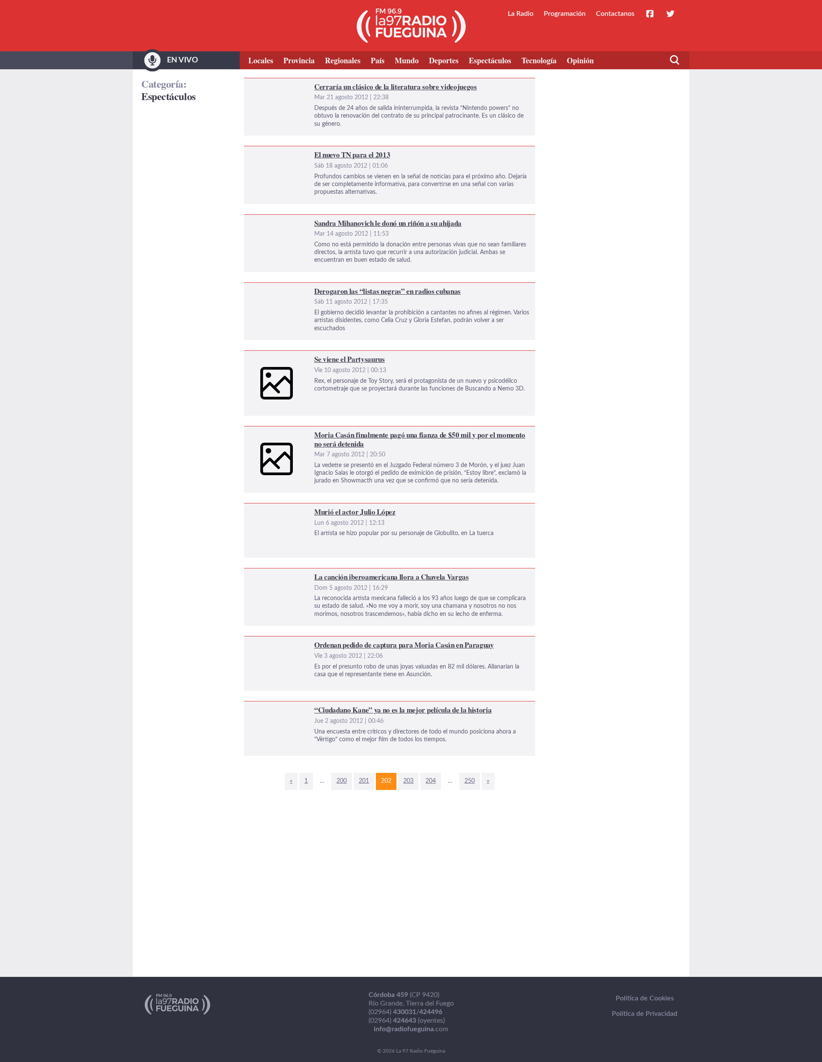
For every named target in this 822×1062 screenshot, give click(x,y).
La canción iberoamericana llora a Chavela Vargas (317, 573)
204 (431, 781)
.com (411, 1029)
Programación (565, 13)
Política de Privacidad (644, 1013)
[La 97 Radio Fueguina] (411, 25)
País (377, 60)
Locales (260, 60)
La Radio (520, 13)
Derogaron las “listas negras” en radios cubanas (314, 287)
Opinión (580, 60)
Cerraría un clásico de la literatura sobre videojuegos (322, 83)
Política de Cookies (645, 998)
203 (408, 781)
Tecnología (539, 60)
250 (470, 781)
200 (342, 781)
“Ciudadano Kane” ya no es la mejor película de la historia (330, 706)
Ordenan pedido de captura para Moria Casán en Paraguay (332, 641)
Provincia (299, 60)
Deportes (444, 60)
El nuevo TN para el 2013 (281, 151)
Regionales (342, 60)
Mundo (407, 60)
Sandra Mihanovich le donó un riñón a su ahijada (317, 219)
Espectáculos (490, 60)
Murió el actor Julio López (283, 508)
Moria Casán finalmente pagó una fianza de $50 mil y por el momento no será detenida (373, 431)
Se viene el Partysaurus (278, 355)
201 (364, 781)
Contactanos (615, 13)
